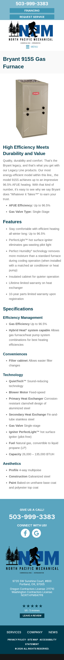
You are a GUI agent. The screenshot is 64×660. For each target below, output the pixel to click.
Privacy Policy (17, 639)
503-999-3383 (32, 517)
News (53, 632)
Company (35, 632)
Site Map (33, 639)
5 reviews (34, 610)
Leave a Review (32, 615)
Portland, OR (27, 584)
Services (14, 632)
